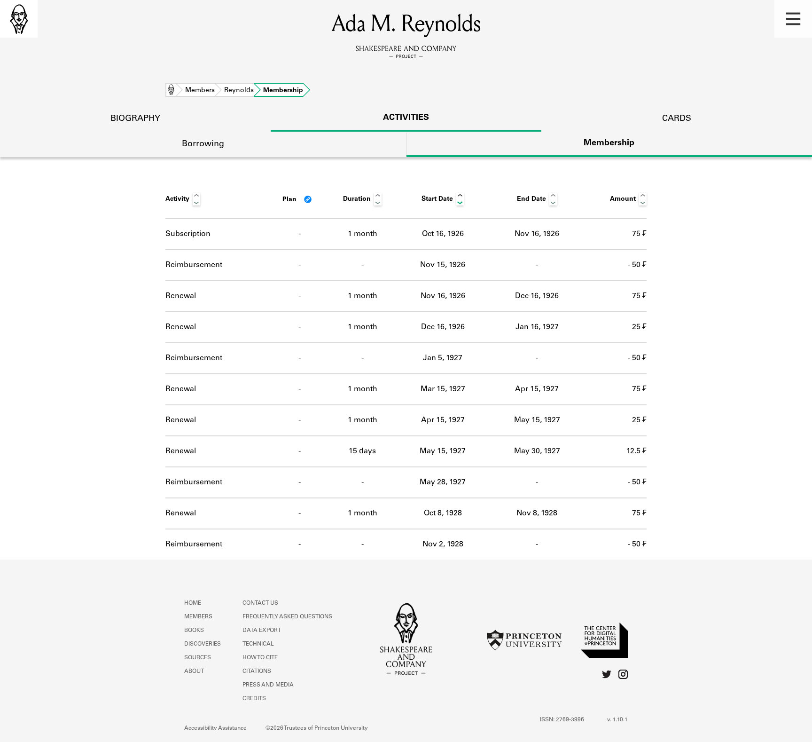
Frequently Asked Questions (287, 617)
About (194, 671)
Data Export (261, 630)
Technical (258, 644)
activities (406, 118)
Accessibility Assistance (215, 728)
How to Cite (260, 658)
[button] (793, 19)
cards (676, 119)
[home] (19, 19)
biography (135, 119)
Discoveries (202, 644)
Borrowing (203, 144)
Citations (256, 671)
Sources (197, 658)
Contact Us (260, 603)
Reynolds (239, 90)
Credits (254, 699)
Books (194, 630)
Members (200, 90)
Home (171, 90)
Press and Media (268, 685)
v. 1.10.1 (617, 720)
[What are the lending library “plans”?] (307, 199)
